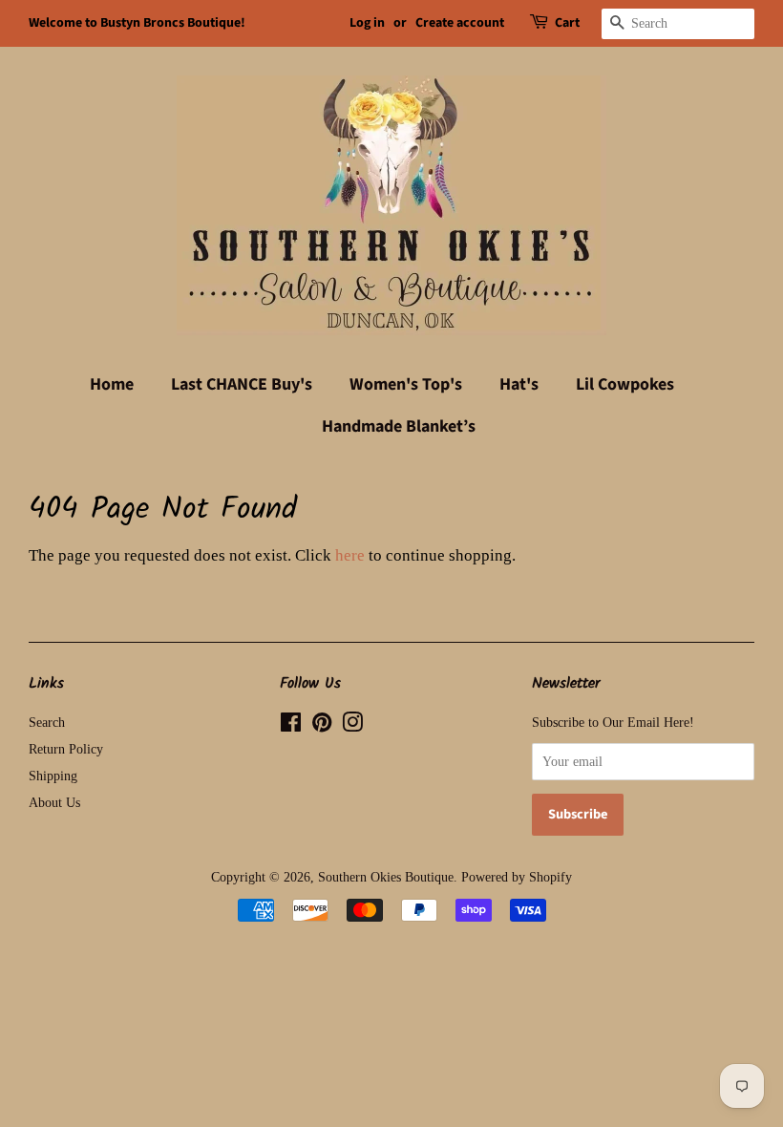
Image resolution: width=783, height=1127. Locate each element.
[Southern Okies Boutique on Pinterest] (321, 726)
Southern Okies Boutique (386, 876)
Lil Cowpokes (625, 384)
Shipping (53, 775)
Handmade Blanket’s (399, 426)
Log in (367, 22)
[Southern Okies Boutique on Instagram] (352, 726)
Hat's (519, 384)
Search (47, 722)
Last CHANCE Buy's (241, 384)
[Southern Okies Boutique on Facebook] (291, 726)
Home (112, 384)
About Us (54, 802)
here (350, 555)
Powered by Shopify (516, 876)
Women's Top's (405, 384)
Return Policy (66, 748)
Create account (459, 22)
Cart (567, 22)
